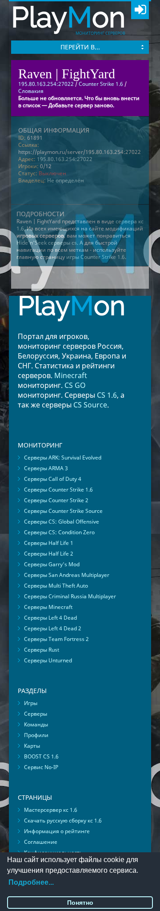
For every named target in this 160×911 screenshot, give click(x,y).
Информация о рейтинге (57, 831)
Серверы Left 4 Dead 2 (52, 628)
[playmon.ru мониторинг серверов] (71, 327)
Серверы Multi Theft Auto (56, 585)
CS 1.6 (107, 395)
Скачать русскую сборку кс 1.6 (63, 820)
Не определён (65, 180)
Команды (36, 724)
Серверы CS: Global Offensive (61, 521)
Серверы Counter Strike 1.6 (58, 489)
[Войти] (140, 10)
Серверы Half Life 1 (48, 543)
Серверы (35, 714)
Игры (30, 703)
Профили (36, 735)
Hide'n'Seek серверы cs (46, 242)
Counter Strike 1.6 (101, 84)
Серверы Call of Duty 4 (52, 479)
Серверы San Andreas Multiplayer (66, 575)
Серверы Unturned (48, 660)
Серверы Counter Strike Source (63, 511)
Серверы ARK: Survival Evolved (62, 457)
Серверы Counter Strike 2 (56, 500)
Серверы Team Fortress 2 (56, 639)
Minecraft (70, 375)
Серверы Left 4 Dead (50, 617)
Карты (32, 746)
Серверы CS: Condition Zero (59, 532)
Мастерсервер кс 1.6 (50, 810)
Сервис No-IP (41, 767)
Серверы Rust (41, 649)
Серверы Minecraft (48, 607)
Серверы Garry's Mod (52, 564)
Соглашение (40, 842)
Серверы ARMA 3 (46, 468)
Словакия (31, 91)
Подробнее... (31, 882)
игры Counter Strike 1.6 (95, 257)
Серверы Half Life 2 (48, 553)
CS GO (75, 385)
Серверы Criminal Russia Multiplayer (70, 596)
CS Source (90, 405)
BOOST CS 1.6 (41, 756)
